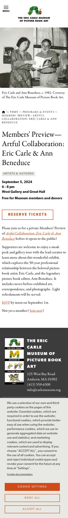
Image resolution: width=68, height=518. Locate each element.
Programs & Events (38, 112)
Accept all (32, 509)
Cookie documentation (20, 474)
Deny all (32, 498)
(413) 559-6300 (38, 384)
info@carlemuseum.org (43, 389)
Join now (36, 310)
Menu (6, 11)
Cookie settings (32, 486)
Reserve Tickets (27, 215)
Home (3, 112)
